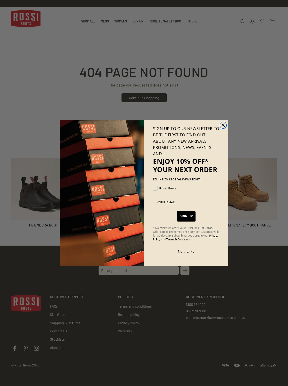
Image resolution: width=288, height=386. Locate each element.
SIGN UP (186, 216)
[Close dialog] (223, 125)
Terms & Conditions (178, 239)
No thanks (186, 251)
